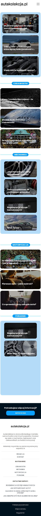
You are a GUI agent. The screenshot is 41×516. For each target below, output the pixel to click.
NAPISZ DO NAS (20, 413)
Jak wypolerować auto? (20, 488)
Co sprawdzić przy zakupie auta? (19, 304)
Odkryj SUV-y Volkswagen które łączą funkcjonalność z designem (18, 48)
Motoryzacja (20, 244)
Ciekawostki (20, 83)
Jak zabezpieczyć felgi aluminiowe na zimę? (19, 173)
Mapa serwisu (20, 509)
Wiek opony (13, 227)
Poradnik (20, 316)
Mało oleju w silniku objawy (21, 353)
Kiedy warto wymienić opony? (19, 70)
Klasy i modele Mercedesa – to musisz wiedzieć (17, 100)
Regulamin (20, 513)
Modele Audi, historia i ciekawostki (13, 121)
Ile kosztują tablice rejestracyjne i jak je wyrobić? (19, 141)
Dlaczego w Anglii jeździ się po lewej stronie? (20, 492)
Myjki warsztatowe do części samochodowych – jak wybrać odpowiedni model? (18, 27)
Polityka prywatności (20, 505)
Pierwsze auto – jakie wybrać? (17, 284)
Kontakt (20, 457)
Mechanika (20, 154)
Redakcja (20, 454)
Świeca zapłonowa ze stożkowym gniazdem (18, 190)
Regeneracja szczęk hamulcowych (17, 208)
